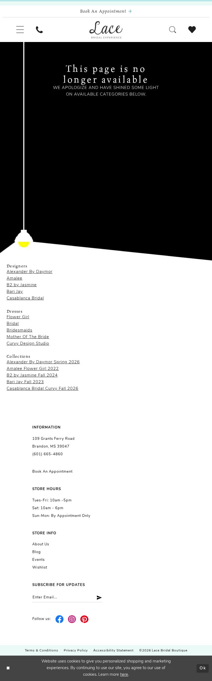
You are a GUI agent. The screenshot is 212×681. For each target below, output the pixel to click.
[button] (20, 30)
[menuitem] (20, 30)
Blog (36, 552)
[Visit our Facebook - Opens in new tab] (59, 619)
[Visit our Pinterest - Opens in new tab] (84, 619)
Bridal (13, 324)
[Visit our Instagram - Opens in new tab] (72, 619)
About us (40, 544)
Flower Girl (18, 317)
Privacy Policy (76, 650)
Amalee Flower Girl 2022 (33, 369)
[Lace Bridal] (106, 30)
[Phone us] (39, 30)
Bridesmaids (19, 330)
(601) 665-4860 (47, 454)
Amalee (14, 279)
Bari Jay (15, 292)
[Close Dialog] (8, 668)
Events (38, 560)
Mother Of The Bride (28, 337)
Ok (203, 668)
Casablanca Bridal (25, 298)
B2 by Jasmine (22, 285)
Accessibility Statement (113, 650)
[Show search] (172, 30)
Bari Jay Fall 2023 (25, 382)
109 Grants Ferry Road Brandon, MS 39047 (53, 442)
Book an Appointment (52, 472)
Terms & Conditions (41, 650)
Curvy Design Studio (28, 344)
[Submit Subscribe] (97, 597)
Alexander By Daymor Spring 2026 (43, 362)
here (124, 675)
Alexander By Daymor (29, 272)
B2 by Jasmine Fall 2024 (32, 376)
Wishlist (39, 567)
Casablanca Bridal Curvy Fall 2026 (42, 389)
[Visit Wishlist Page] (192, 30)
